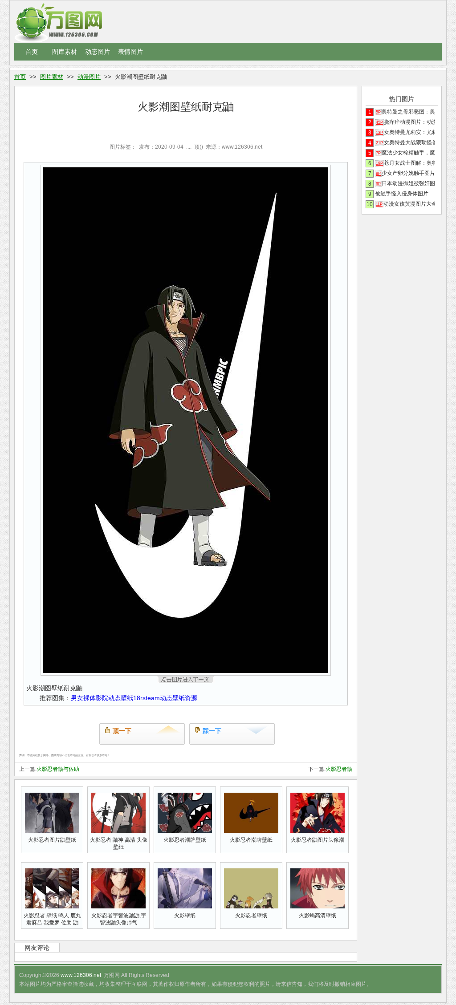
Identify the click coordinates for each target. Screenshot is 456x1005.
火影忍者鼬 (339, 769)
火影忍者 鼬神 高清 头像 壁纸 (118, 843)
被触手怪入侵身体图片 (401, 193)
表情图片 (130, 51)
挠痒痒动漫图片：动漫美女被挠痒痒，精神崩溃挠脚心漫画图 (405, 122)
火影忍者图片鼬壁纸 (52, 840)
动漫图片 (89, 76)
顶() (198, 147)
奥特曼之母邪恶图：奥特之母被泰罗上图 (405, 112)
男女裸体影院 (89, 697)
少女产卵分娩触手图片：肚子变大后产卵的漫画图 (405, 173)
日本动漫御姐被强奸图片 (405, 183)
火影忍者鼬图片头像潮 (317, 840)
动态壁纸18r (125, 697)
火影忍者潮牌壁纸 (184, 840)
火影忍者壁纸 (251, 915)
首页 (31, 51)
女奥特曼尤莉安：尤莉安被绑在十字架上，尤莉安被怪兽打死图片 (405, 132)
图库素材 (64, 51)
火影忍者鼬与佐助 (58, 769)
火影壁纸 (184, 915)
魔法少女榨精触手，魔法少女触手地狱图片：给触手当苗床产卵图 (405, 153)
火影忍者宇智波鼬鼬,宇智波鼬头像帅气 (118, 919)
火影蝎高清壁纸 (317, 915)
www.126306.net (81, 975)
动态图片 (97, 51)
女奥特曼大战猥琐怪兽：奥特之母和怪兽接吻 (405, 142)
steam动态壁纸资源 (169, 697)
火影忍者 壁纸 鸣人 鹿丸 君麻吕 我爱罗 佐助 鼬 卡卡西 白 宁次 (52, 922)
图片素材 (51, 76)
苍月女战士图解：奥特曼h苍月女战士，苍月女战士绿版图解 (405, 163)
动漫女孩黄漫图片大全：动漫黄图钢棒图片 (405, 204)
